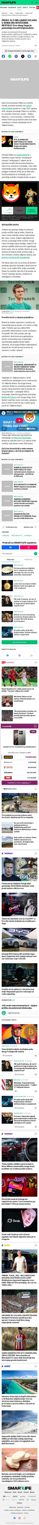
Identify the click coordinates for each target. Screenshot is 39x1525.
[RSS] (31, 655)
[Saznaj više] (35, 662)
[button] (35, 45)
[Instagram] (28, 547)
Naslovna (4, 13)
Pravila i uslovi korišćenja (12, 1510)
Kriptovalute (19, 13)
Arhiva (26, 1513)
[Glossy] (33, 1499)
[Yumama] (32, 1496)
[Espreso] (19, 1503)
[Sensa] (21, 1499)
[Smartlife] (8, 2)
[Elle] (14, 1499)
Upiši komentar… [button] (14, 1013)
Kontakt (27, 1507)
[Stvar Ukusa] (6, 1499)
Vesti (11, 13)
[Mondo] (6, 1496)
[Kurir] (15, 1496)
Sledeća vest (28, 527)
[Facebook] (10, 547)
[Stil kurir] (28, 1499)
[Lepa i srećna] (22, 1496)
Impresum (20, 1507)
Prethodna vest (11, 527)
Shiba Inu (5, 535)
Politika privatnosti (17, 1513)
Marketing (12, 1507)
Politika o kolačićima (28, 1510)
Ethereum (28, 535)
